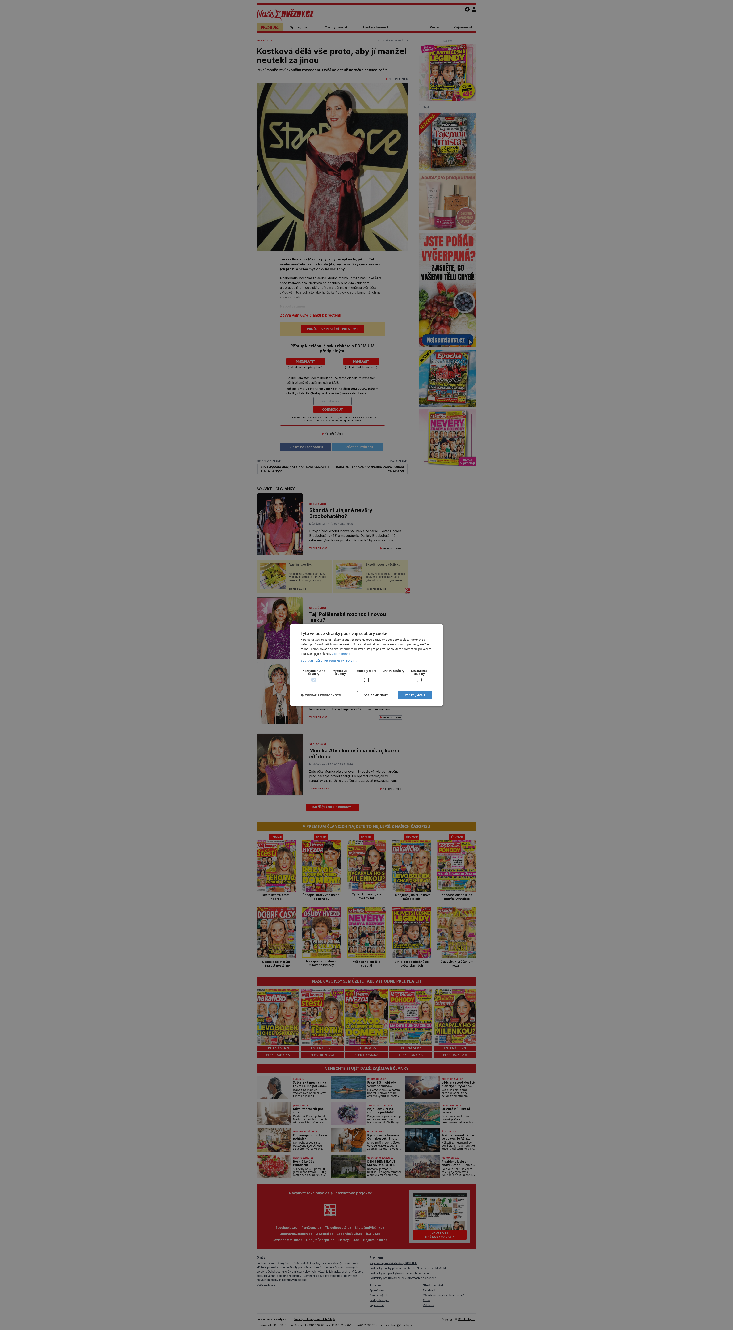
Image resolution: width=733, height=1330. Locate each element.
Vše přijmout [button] (415, 695)
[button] (366, 660)
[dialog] (366, 665)
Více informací (341, 654)
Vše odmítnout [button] (376, 695)
